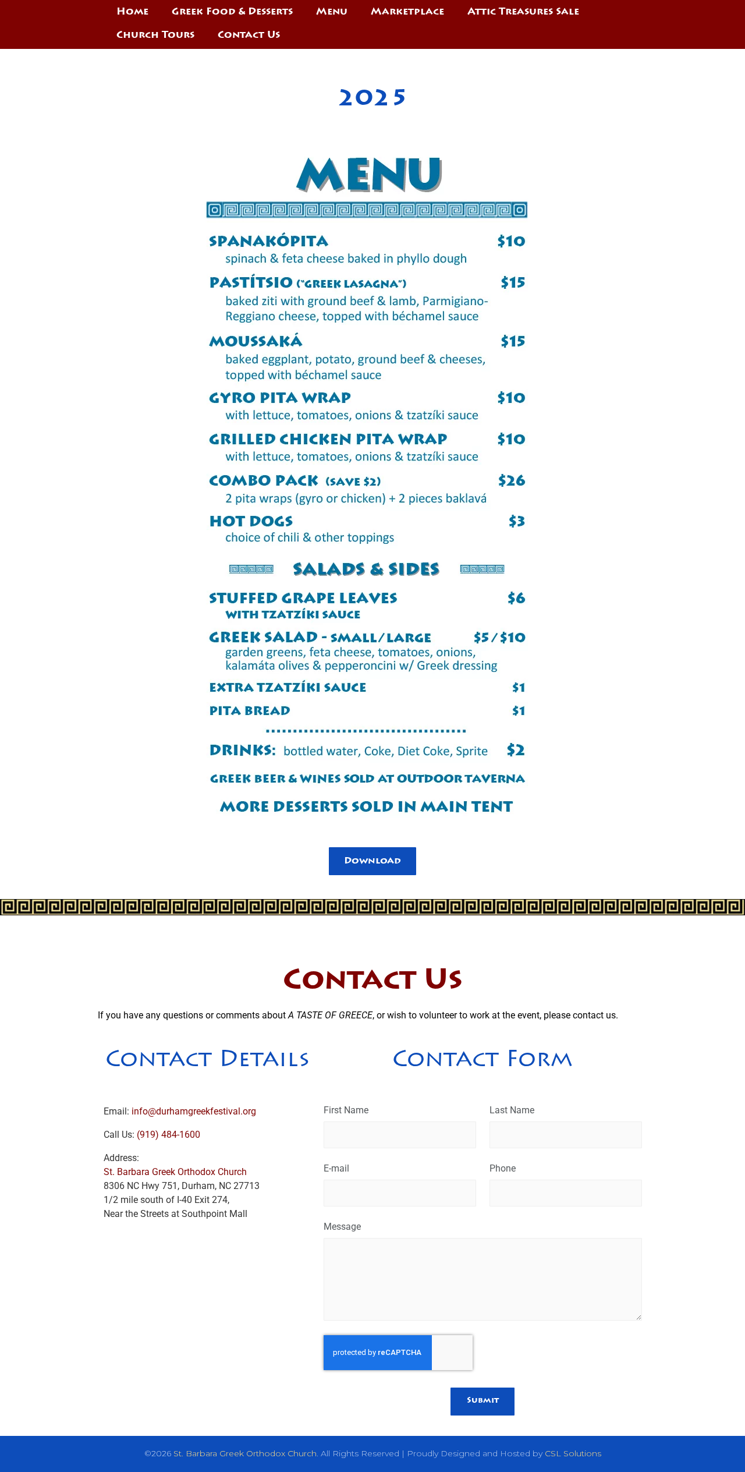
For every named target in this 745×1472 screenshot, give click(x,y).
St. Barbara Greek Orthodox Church (175, 1171)
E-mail (336, 1168)
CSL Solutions (573, 1453)
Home (132, 12)
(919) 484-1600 (167, 1134)
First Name (346, 1110)
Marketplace (407, 12)
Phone (502, 1168)
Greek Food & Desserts (232, 12)
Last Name (511, 1110)
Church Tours (155, 36)
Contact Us (249, 36)
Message (342, 1226)
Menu (331, 12)
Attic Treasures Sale (523, 12)
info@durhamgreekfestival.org (194, 1111)
